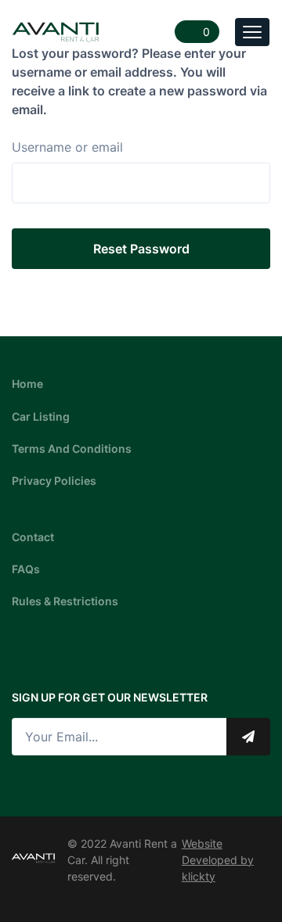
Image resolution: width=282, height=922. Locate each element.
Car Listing (41, 416)
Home (27, 383)
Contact (33, 537)
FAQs (26, 569)
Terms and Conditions (72, 448)
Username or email (67, 147)
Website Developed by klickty (218, 860)
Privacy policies (54, 480)
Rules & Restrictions (65, 601)
